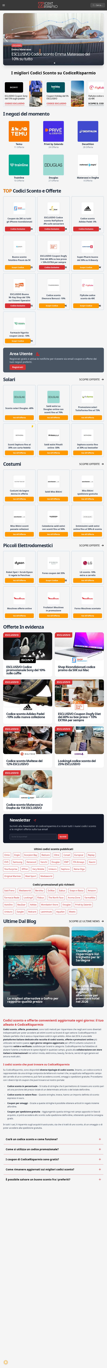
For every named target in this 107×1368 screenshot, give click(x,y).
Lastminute (46, 911)
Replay (91, 855)
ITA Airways (78, 862)
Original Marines (12, 876)
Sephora (65, 869)
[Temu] (19, 131)
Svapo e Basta (76, 890)
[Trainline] (19, 164)
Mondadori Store (49, 904)
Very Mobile (38, 869)
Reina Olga (79, 869)
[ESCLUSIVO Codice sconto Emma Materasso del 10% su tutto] (53, 39)
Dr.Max (51, 890)
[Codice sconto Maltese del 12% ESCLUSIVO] (27, 747)
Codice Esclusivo (15, 103)
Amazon (92, 890)
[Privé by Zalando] (53, 131)
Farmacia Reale (11, 897)
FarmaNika (90, 897)
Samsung (17, 862)
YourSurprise (10, 869)
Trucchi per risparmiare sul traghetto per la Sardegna (87, 955)
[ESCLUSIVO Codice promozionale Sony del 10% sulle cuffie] (27, 654)
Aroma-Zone (74, 897)
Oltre (56, 855)
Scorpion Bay (30, 855)
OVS (6, 862)
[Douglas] (53, 164)
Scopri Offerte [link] (89, 379)
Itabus (62, 890)
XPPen (25, 869)
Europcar (79, 855)
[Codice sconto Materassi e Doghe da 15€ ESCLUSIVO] (27, 790)
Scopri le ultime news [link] (84, 921)
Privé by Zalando (83, 904)
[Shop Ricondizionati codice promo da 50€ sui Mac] (79, 654)
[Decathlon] (88, 131)
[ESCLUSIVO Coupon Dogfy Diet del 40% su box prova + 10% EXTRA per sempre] (79, 701)
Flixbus (40, 897)
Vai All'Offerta (19, 417)
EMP (66, 862)
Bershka (39, 890)
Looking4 (28, 897)
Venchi (43, 862)
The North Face (55, 897)
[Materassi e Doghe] (88, 164)
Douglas (56, 862)
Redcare (45, 855)
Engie (17, 855)
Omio (7, 855)
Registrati (17, 367)
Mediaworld (46, 876)
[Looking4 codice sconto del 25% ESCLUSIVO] (79, 747)
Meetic (72, 911)
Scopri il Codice (97, 103)
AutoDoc (8, 904)
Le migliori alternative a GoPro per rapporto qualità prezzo (32, 1000)
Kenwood (31, 862)
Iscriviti (63, 836)
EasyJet (20, 911)
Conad (67, 855)
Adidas (33, 904)
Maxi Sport (30, 876)
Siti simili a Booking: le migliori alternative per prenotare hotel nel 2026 (87, 994)
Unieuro (53, 869)
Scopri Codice (18, 267)
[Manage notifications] (6, 1362)
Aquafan (60, 911)
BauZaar (21, 904)
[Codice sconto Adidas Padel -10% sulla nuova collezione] (27, 701)
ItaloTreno (9, 890)
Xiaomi (92, 862)
